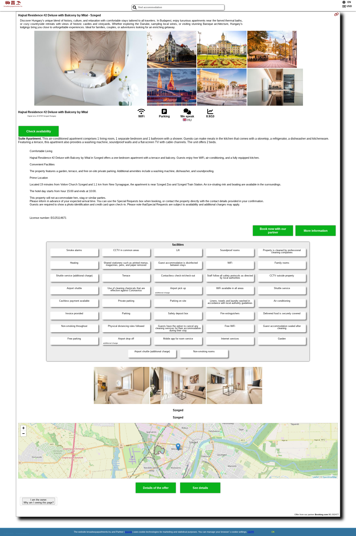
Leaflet (316, 476)
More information (316, 230)
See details (200, 487)
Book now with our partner (273, 230)
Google (128, 532)
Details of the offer (156, 487)
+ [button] (23, 428)
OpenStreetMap (329, 476)
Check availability (38, 131)
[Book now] (336, 14)
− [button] (23, 433)
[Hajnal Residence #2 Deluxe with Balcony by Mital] (90, 68)
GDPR (251, 532)
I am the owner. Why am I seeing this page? (39, 501)
